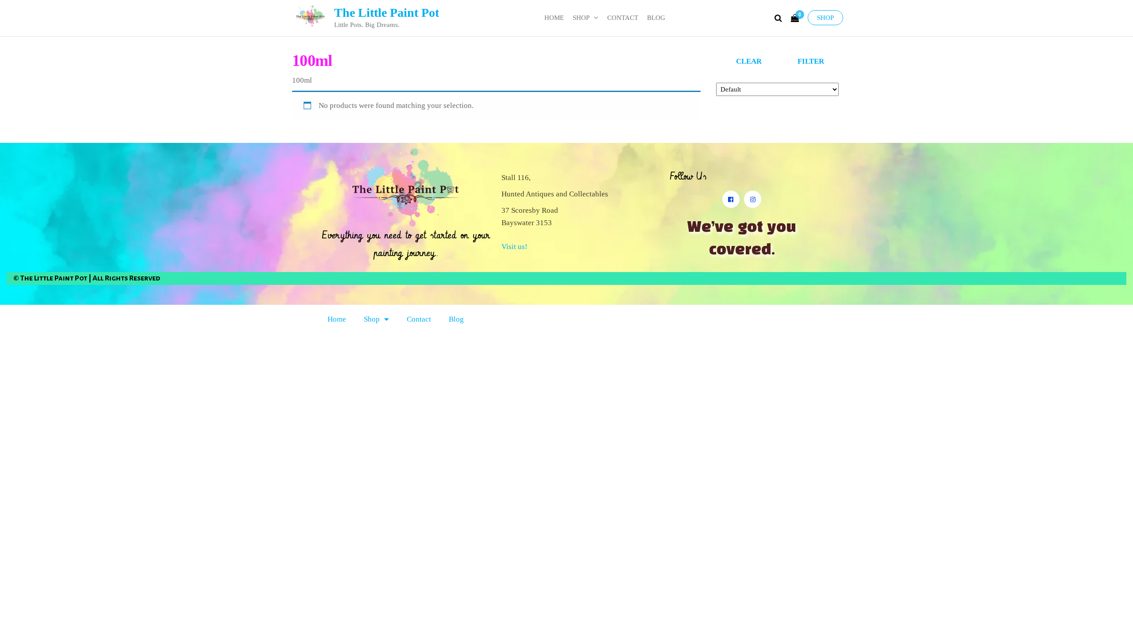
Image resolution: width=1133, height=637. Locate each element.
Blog (656, 17)
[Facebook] (731, 199)
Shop (825, 17)
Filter (811, 61)
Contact (622, 17)
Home (554, 17)
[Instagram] (752, 199)
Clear (749, 61)
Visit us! (514, 246)
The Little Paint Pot (386, 12)
